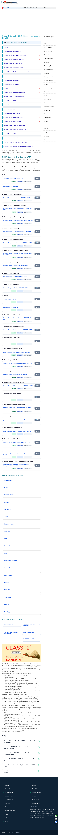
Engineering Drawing (49, 66)
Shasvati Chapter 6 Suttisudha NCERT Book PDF (15, 374)
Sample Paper (8, 789)
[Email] (56, 818)
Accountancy (47, 40)
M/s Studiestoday (16, 832)
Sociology (46, 136)
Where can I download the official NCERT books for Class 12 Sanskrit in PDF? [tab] (19, 741)
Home (4, 7)
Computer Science (48, 58)
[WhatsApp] (56, 815)
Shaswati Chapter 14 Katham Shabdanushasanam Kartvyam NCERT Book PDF (16, 465)
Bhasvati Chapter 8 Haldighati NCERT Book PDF (15, 265)
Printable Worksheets (10, 810)
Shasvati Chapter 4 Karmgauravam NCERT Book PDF (17, 352)
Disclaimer (34, 796)
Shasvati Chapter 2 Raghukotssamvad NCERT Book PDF (17, 330)
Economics (46, 62)
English (46, 84)
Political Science (48, 125)
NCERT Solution (9, 792)
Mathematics (47, 114)
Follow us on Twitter (36, 792)
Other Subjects (47, 117)
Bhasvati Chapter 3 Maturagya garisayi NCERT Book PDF (18, 220)
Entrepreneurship (48, 69)
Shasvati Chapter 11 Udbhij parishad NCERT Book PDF (17, 431)
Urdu (45, 139)
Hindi (45, 95)
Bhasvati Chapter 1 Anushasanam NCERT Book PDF (16, 197)
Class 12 (12, 7)
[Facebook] (56, 821)
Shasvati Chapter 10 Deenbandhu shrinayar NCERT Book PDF (18, 419)
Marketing (46, 73)
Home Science (47, 99)
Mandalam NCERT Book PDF (10, 186)
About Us (34, 785)
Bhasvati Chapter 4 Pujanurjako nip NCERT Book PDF (17, 231)
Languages (47, 110)
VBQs (6, 817)
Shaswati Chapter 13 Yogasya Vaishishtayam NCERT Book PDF (16, 453)
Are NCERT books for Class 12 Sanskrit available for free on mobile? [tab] (19, 771)
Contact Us (34, 789)
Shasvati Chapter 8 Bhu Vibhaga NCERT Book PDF (16, 397)
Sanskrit (17, 7)
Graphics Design (48, 88)
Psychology (47, 128)
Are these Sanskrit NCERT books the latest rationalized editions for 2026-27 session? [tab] (20, 747)
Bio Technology (48, 47)
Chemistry (46, 54)
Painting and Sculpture (49, 77)
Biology (46, 43)
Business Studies (48, 51)
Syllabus (7, 785)
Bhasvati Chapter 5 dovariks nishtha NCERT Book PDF (17, 243)
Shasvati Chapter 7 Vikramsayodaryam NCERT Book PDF (18, 386)
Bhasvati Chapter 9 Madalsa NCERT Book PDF (15, 276)
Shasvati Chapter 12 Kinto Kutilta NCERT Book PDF (16, 442)
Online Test (8, 825)
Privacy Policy (35, 799)
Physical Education (48, 80)
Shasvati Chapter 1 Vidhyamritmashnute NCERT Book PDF (17, 318)
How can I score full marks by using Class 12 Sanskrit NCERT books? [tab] (19, 765)
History (46, 103)
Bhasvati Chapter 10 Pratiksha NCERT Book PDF (15, 288)
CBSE (8, 7)
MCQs (6, 821)
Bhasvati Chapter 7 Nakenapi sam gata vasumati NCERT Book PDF (17, 254)
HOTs (6, 814)
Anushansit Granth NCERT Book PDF (13, 178)
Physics (46, 121)
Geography (47, 91)
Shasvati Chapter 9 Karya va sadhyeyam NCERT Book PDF (17, 408)
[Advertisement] (29, 21)
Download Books (9, 799)
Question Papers (9, 796)
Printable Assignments (10, 807)
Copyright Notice (36, 803)
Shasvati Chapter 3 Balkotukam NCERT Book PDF (16, 341)
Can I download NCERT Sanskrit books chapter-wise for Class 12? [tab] (19, 759)
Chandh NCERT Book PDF (10, 299)
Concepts (7, 803)
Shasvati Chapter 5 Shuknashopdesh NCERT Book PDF (17, 363)
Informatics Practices (49, 106)
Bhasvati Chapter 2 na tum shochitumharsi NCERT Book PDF (17, 209)
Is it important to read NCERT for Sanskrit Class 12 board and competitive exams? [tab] (19, 753)
